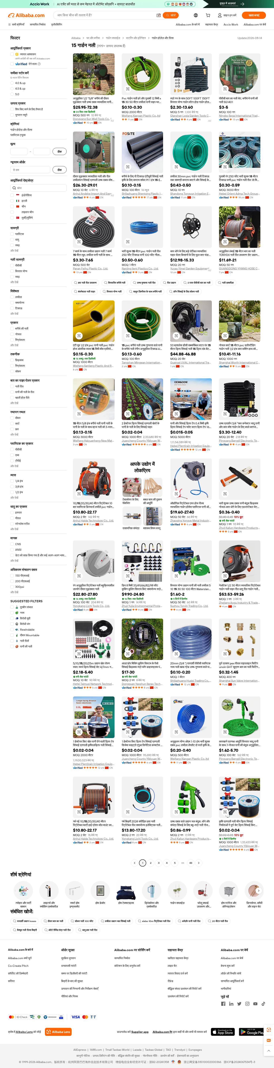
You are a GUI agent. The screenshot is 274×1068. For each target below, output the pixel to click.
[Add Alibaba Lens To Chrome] (58, 1032)
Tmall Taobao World (117, 1049)
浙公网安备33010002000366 (202, 1062)
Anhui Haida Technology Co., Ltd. (93, 520)
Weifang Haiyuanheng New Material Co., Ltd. (94, 440)
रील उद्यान (171, 282)
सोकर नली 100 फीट (84, 921)
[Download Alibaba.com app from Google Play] (252, 1032)
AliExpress (79, 1049)
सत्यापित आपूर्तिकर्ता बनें (232, 981)
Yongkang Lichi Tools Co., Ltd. (91, 606)
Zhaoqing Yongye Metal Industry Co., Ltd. (191, 520)
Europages (195, 1049)
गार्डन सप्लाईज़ (113, 38)
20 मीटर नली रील (220, 921)
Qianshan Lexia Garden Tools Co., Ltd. (191, 115)
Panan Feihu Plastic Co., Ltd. (90, 268)
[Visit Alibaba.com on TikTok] (263, 1003)
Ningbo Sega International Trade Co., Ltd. (240, 115)
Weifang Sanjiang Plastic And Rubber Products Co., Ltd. (94, 365)
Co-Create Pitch (18, 965)
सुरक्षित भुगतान (68, 958)
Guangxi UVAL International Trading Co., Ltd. (191, 362)
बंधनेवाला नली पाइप (86, 291)
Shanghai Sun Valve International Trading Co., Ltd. (240, 680)
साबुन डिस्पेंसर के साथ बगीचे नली (147, 291)
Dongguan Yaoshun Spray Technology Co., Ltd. (142, 683)
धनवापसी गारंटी (68, 965)
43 (190, 863)
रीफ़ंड (170, 981)
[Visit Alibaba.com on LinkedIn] (231, 1003)
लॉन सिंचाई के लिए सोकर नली (186, 291)
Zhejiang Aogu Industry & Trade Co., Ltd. (240, 602)
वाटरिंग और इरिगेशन (136, 38)
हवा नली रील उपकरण (87, 282)
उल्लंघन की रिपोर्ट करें (178, 996)
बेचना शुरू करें (227, 965)
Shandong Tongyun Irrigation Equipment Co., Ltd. (191, 193)
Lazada (137, 1049)
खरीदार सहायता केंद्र (178, 958)
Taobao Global (153, 1049)
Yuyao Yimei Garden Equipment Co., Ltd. (191, 268)
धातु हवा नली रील (89, 930)
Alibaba (75, 38)
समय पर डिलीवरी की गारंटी (74, 973)
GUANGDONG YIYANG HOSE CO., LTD (240, 268)
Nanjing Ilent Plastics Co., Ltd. (140, 268)
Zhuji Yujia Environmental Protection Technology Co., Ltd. (142, 606)
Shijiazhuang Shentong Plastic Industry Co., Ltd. (142, 193)
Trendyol (179, 1049)
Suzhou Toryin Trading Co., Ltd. (189, 606)
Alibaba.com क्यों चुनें (19, 958)
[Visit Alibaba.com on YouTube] (255, 1003)
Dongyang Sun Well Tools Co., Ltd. (94, 118)
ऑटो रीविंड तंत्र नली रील (60, 930)
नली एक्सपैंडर (228, 282)
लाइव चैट (172, 965)
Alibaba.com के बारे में (20, 949)
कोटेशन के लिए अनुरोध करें (127, 965)
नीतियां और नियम (69, 996)
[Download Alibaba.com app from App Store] (223, 1032)
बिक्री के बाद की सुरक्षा (72, 981)
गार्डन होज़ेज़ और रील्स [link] (163, 38)
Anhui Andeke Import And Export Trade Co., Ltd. (94, 193)
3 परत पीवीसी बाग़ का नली (199, 282)
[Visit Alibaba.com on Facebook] (223, 1003)
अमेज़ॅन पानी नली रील (191, 921)
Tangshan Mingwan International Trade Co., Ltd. (142, 362)
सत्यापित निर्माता (122, 958)
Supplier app (140, 1031)
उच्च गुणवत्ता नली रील (146, 282)
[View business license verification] (173, 1062)
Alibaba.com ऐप (162, 1031)
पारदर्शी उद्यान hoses (26, 921)
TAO (168, 1049)
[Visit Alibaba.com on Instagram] (247, 1003)
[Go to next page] (198, 863)
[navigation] (38, 451)
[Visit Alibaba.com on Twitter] (239, 1003)
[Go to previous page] (134, 863)
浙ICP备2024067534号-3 (239, 1062)
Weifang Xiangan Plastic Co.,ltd (141, 115)
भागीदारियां (226, 988)
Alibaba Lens (24, 1031)
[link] (269, 1030)
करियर (11, 981)
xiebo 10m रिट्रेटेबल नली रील (156, 921)
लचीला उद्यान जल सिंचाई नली (117, 921)
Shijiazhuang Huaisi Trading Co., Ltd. (191, 680)
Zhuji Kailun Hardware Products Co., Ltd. (240, 527)
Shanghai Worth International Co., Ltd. (240, 362)
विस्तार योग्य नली (114, 291)
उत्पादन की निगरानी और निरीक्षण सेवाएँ (79, 988)
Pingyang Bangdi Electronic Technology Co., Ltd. (240, 440)
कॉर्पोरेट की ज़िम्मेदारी (18, 973)
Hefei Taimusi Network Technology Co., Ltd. (94, 683)
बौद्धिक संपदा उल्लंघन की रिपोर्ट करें (184, 988)
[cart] (209, 15)
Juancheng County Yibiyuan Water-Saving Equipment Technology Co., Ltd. (142, 440)
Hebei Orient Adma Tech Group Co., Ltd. (240, 193)
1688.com (96, 1049)
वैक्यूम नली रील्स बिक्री (27, 930)
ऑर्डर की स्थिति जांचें (231, 973)
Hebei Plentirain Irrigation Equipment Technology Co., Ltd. (191, 445)
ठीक (60, 151)
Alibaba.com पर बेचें (232, 958)
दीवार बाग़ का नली (55, 921)
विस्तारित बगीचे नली (116, 282)
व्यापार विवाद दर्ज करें (178, 973)
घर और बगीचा (93, 38)
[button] (158, 15)
